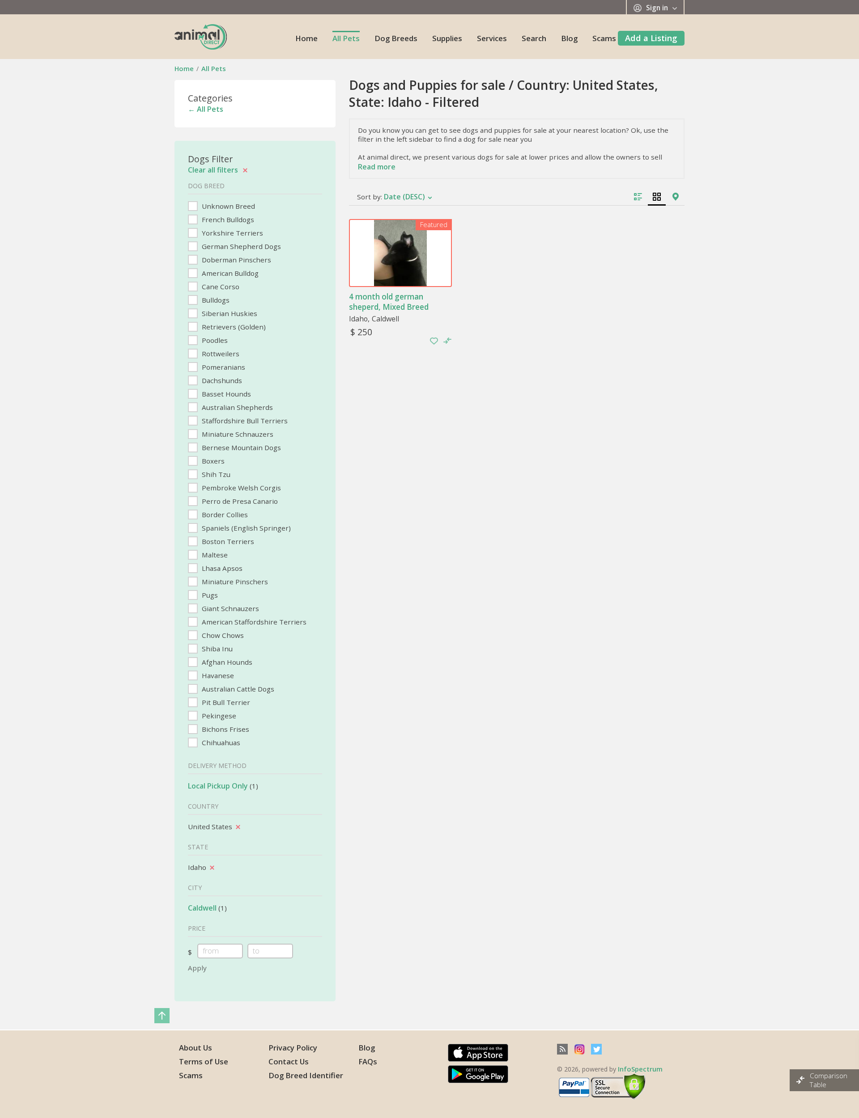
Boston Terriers (227, 541)
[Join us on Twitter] (596, 1049)
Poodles (214, 340)
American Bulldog (229, 273)
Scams (604, 38)
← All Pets (205, 109)
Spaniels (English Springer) (245, 527)
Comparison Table (828, 1080)
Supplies (447, 38)
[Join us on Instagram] (579, 1049)
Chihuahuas (220, 742)
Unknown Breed (227, 206)
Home (306, 38)
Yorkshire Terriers (231, 232)
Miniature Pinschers (234, 581)
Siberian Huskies (228, 313)
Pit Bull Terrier (225, 702)
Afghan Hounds (226, 662)
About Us (195, 1047)
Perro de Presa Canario (239, 501)
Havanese (217, 675)
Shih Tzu (215, 474)
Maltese (214, 554)
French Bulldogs (227, 219)
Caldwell (202, 908)
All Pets (346, 38)
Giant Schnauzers (229, 608)
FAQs (367, 1061)
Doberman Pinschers (235, 259)
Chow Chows (222, 635)
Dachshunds (221, 380)
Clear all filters (214, 170)
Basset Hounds (225, 393)
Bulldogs (215, 299)
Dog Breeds (395, 38)
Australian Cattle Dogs (237, 688)
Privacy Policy (292, 1047)
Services (492, 38)
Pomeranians (222, 367)
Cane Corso (219, 286)
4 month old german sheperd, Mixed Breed (389, 301)
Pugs (209, 595)
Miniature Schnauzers (236, 434)
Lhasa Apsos (221, 568)
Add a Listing (651, 38)
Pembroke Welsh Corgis (240, 487)
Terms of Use (203, 1061)
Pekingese (218, 715)
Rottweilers (219, 353)
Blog (569, 38)
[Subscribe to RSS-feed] (562, 1049)
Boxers (212, 460)
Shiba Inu (216, 648)
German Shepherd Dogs (240, 246)
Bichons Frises (224, 729)
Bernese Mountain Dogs (240, 447)
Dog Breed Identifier (305, 1075)
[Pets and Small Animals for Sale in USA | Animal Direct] (200, 36)
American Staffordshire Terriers (253, 621)
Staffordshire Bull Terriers (244, 420)
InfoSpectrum (640, 1068)
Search (534, 38)
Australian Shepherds (236, 407)
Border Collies (224, 514)
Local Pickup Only (218, 786)
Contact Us (288, 1061)
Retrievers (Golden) (233, 326)
